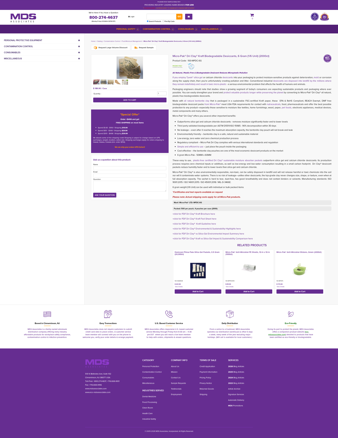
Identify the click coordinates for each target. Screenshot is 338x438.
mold (316, 77)
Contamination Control (156, 29)
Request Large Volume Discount (112, 47)
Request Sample (146, 47)
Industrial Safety (149, 419)
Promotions (235, 405)
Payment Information (208, 372)
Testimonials (176, 388)
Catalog (99, 41)
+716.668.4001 (113, 381)
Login (132, 16)
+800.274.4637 (99, 381)
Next (334, 272)
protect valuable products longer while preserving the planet (253, 92)
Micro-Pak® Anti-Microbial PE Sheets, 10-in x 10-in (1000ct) (248, 253)
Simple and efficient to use (190, 146)
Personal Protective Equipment (23, 40)
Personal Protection (150, 366)
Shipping (203, 394)
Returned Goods (207, 388)
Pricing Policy (205, 377)
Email (95, 172)
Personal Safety (125, 29)
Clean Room (147, 407)
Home (93, 41)
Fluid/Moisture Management (132, 41)
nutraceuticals (274, 104)
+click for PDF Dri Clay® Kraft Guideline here (194, 223)
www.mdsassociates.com (96, 388)
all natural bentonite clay (196, 100)
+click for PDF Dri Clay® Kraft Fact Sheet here (194, 218)
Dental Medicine (149, 396)
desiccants (227, 77)
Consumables (186, 29)
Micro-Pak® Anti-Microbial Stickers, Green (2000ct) (298, 252)
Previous (170, 272)
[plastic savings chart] (125, 81)
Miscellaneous (210, 29)
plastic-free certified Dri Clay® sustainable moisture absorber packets (228, 160)
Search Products (155, 21)
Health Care (147, 413)
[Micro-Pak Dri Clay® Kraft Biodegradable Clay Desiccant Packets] (129, 68)
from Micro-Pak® (213, 104)
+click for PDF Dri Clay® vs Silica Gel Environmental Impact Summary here (208, 233)
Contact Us (175, 377)
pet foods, (287, 107)
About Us (175, 366)
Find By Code (170, 21)
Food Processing (149, 402)
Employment (176, 394)
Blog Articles (236, 366)
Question (97, 179)
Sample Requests (178, 383)
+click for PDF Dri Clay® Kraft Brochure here (194, 214)
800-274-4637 (103, 17)
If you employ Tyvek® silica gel (188, 77)
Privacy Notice (206, 383)
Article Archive (234, 388)
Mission (174, 372)
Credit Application (207, 366)
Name (95, 164)
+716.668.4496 (95, 384)
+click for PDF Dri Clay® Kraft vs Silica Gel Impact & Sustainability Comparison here (213, 238)
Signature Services (236, 394)
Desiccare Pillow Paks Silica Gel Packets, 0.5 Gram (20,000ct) (197, 253)
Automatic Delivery (236, 400)
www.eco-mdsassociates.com (97, 392)
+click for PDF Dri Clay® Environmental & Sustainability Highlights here (207, 228)
